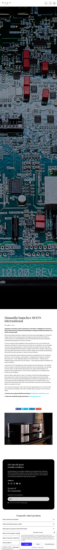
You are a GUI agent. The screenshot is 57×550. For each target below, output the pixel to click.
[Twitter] (14, 483)
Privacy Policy (41, 547)
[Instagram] (11, 483)
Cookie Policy (34, 547)
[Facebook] (9, 483)
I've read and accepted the (18, 502)
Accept (26, 544)
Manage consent (7, 547)
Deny (38, 544)
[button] (54, 532)
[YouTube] (17, 483)
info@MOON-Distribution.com (40, 393)
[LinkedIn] (20, 483)
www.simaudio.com (35, 396)
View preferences (49, 544)
